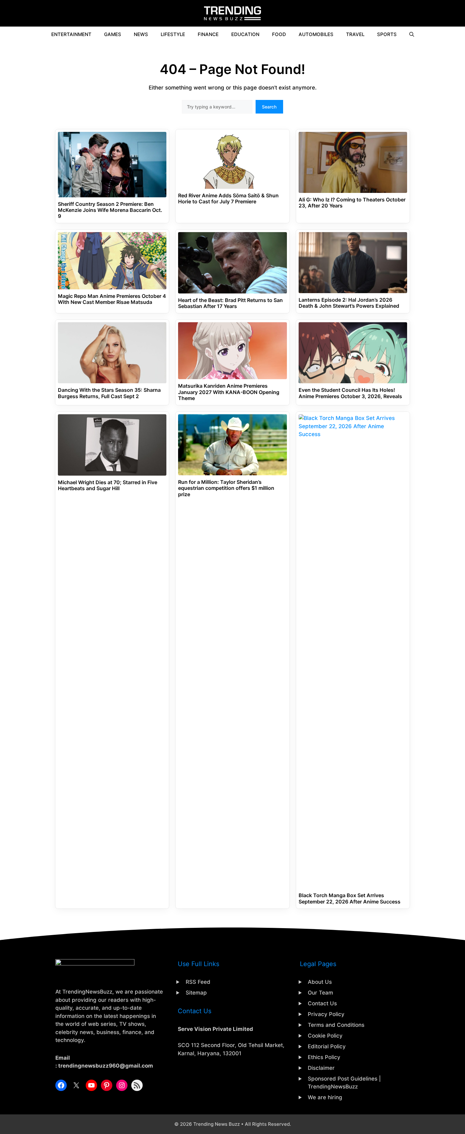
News (141, 34)
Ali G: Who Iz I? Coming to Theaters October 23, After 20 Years (352, 203)
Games (112, 34)
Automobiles (316, 34)
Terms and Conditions (336, 1025)
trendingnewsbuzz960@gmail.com (105, 1066)
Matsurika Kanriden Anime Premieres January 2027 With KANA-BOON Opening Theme (228, 392)
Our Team (320, 992)
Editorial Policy (327, 1046)
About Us (320, 982)
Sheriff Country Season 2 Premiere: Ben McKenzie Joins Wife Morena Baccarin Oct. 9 (110, 210)
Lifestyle (173, 34)
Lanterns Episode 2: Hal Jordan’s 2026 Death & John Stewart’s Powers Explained (349, 303)
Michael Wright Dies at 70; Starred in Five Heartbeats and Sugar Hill (107, 485)
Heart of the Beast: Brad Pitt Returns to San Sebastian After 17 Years (230, 303)
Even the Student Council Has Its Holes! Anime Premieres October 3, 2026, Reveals (350, 393)
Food (279, 34)
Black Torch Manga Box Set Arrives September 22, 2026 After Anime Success (349, 898)
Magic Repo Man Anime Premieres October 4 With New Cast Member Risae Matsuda (112, 299)
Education (245, 34)
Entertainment (71, 34)
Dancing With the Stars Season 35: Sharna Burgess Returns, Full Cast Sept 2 (109, 393)
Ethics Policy (324, 1057)
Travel (355, 34)
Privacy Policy (326, 1014)
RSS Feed (198, 982)
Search (269, 106)
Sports (387, 34)
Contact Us (322, 1003)
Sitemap (196, 992)
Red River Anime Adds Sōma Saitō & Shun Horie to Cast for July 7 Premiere (228, 199)
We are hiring (325, 1097)
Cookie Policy (325, 1035)
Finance (208, 34)
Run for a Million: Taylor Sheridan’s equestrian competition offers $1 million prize (226, 488)
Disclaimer (321, 1068)
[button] (411, 34)
